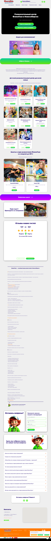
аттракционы (14, 285)
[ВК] (7, 520)
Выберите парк (29, 424)
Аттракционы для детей (10, 142)
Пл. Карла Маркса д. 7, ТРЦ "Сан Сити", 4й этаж (29, 2)
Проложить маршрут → (8, 517)
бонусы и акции (10, 344)
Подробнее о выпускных (11, 333)
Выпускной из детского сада (10, 98)
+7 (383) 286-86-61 (7, 512)
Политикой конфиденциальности (36, 427)
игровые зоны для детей (11, 284)
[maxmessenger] (8, 520)
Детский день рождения (25, 99)
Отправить (31, 429)
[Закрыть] (49, 537)
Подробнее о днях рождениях (12, 317)
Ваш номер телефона (30, 420)
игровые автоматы (10, 286)
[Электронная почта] (5, 520)
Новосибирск (26, 1)
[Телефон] (4, 520)
